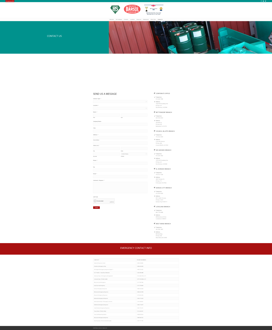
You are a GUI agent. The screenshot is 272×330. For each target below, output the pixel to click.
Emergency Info (10, 1)
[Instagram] (263, 1)
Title (94, 128)
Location (96, 105)
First (94, 117)
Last (122, 117)
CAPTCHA (95, 197)
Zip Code (95, 156)
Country (122, 156)
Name (95, 112)
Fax (94, 167)
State (122, 151)
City (94, 151)
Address (95, 134)
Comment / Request (98, 180)
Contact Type (97, 98)
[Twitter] (265, 1)
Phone (95, 160)
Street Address (96, 140)
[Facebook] (261, 1)
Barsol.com (105, 328)
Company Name (97, 121)
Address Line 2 (96, 145)
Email (95, 173)
